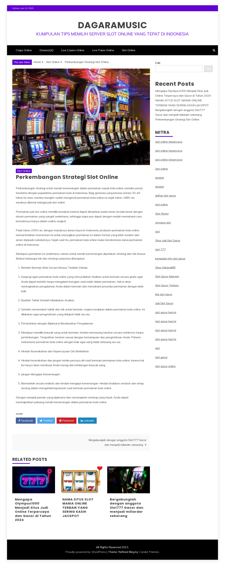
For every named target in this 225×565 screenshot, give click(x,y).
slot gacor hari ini (165, 312)
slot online (161, 168)
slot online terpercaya (168, 141)
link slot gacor (163, 294)
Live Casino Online (72, 50)
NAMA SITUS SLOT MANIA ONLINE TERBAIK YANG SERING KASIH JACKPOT (78, 507)
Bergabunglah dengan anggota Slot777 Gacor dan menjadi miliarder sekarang (126, 507)
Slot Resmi (162, 213)
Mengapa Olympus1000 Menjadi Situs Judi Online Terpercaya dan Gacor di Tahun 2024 (33, 509)
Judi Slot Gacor (164, 303)
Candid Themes (149, 552)
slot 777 (160, 249)
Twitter (47, 420)
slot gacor (161, 357)
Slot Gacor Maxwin (167, 276)
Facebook (26, 420)
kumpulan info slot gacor (170, 258)
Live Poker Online (103, 50)
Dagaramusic (112, 25)
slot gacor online (165, 366)
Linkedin (88, 420)
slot (157, 231)
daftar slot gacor (165, 195)
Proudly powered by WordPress (86, 552)
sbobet (159, 177)
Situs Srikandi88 (165, 267)
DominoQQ (46, 50)
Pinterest (68, 420)
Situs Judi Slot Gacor (167, 240)
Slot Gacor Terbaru (167, 285)
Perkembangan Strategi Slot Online (177, 119)
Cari (157, 63)
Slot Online (128, 50)
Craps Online (24, 50)
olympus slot (163, 222)
